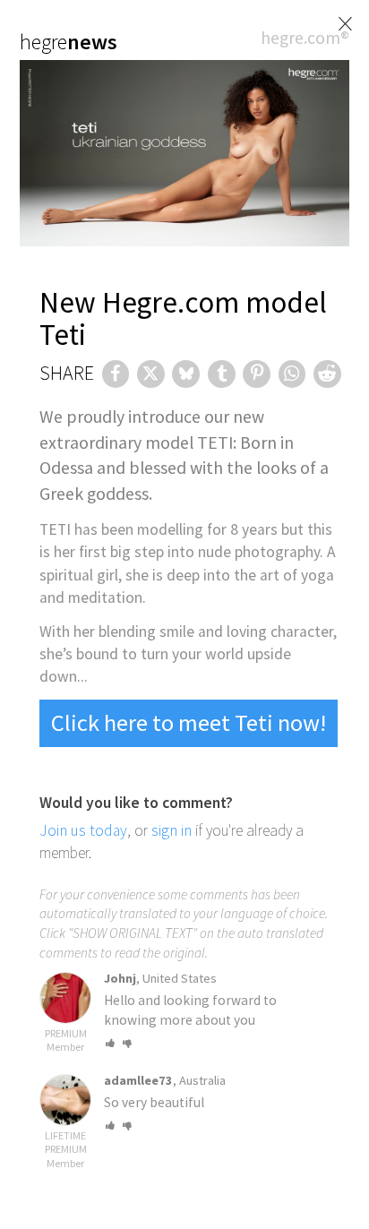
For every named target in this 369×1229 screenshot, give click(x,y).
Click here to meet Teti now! (188, 722)
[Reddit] (327, 374)
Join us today (83, 830)
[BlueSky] (186, 374)
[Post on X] (151, 374)
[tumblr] (222, 374)
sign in (171, 830)
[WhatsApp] (292, 374)
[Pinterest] (256, 374)
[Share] (116, 374)
